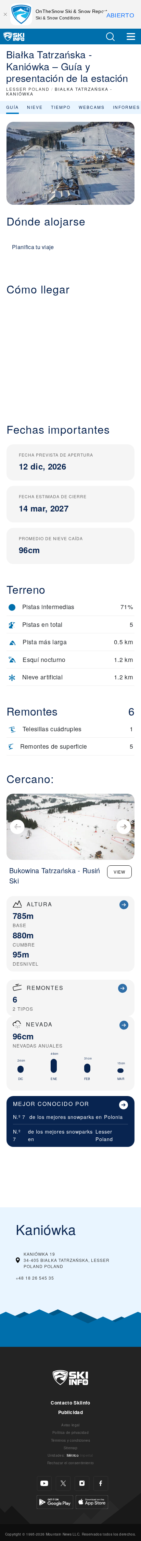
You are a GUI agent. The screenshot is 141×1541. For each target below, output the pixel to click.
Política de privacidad (70, 1432)
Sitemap (70, 1447)
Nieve (35, 107)
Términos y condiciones (70, 1440)
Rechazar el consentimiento (70, 1462)
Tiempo (60, 107)
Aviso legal (70, 1424)
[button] (110, 37)
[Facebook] (100, 1483)
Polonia (113, 1116)
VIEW (119, 872)
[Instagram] (82, 1483)
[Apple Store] (92, 1501)
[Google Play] (55, 1501)
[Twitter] (63, 1483)
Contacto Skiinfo (70, 1402)
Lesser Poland (104, 1135)
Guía (12, 107)
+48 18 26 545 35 (35, 1278)
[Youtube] (44, 1483)
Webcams (92, 107)
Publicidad (70, 1412)
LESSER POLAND (28, 89)
